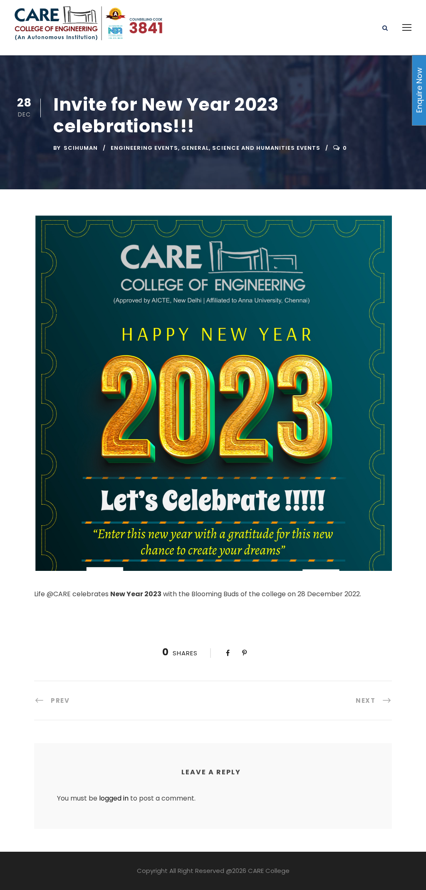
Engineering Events (144, 148)
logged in (114, 798)
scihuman (81, 148)
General (195, 148)
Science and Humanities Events (266, 148)
